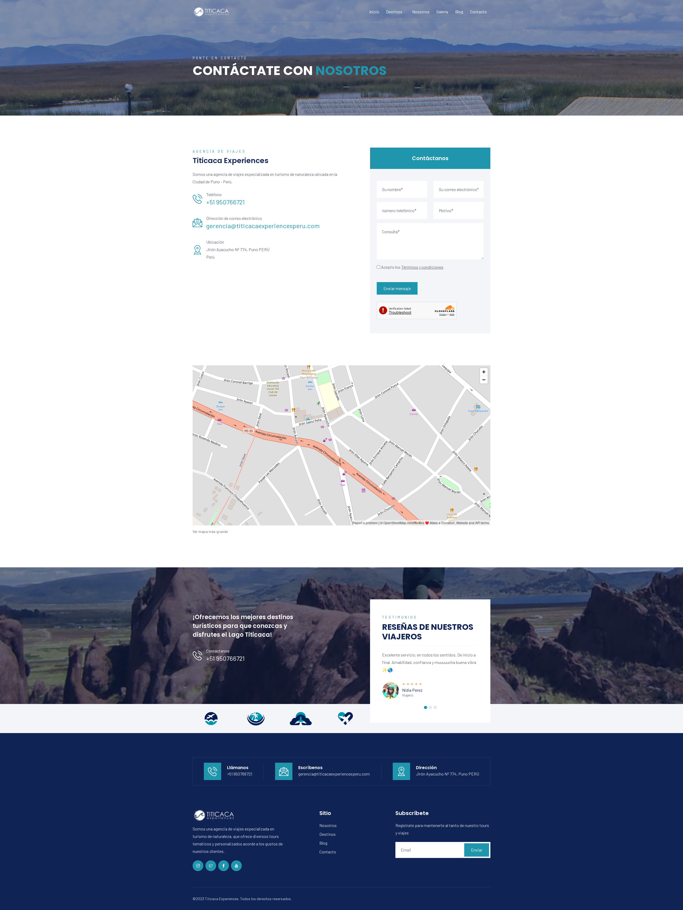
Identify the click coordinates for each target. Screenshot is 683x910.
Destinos (327, 834)
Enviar (476, 849)
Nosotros (421, 11)
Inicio (374, 11)
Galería (442, 11)
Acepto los (412, 267)
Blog (459, 11)
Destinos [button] (394, 11)
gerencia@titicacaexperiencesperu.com (263, 226)
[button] (425, 707)
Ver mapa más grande (210, 531)
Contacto (478, 11)
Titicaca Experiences (222, 898)
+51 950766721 (225, 202)
